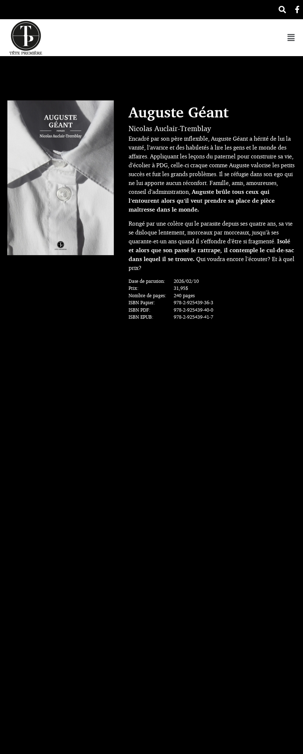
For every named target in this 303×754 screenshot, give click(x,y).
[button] (291, 37)
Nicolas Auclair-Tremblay (170, 128)
